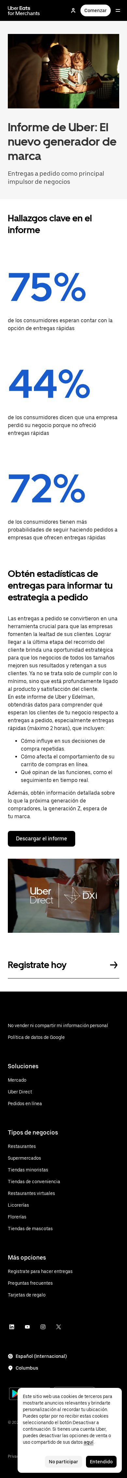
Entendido (101, 1461)
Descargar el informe (41, 838)
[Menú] (118, 10)
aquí (88, 1442)
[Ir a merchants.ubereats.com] (24, 10)
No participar (63, 1461)
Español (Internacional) (41, 1356)
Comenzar (95, 10)
